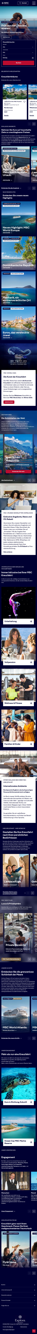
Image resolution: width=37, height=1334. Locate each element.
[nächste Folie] (34, 188)
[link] (6, 180)
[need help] (34, 1331)
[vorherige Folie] (29, 480)
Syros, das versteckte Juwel (16, 334)
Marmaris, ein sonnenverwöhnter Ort (17, 299)
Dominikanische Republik (18, 265)
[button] (18, 46)
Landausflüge (12, 881)
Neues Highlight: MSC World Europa (16, 229)
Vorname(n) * (7, 555)
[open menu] (34, 3)
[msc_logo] (5, 3)
